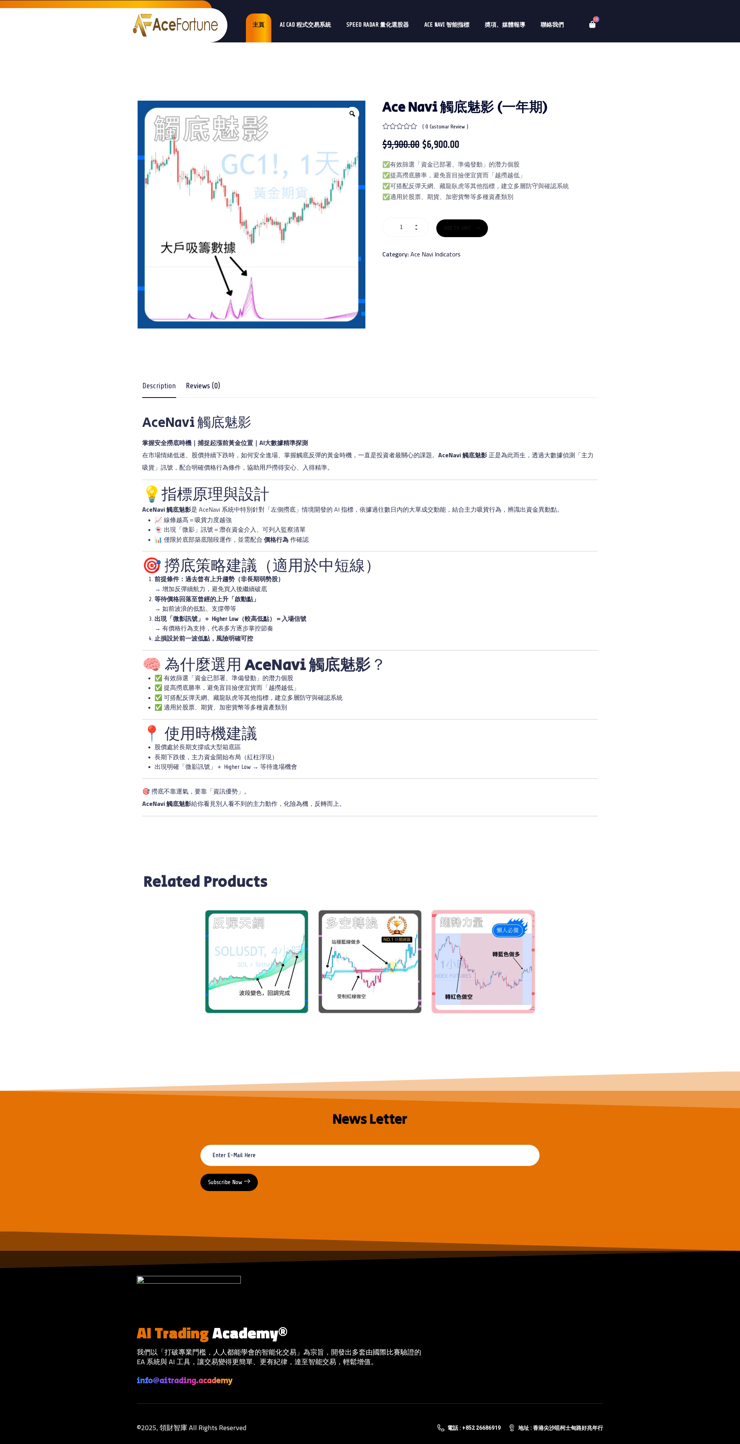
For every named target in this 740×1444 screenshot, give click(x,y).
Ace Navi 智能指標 (446, 25)
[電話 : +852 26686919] (440, 1427)
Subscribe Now (226, 1182)
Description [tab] (159, 385)
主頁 (258, 25)
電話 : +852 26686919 (474, 1428)
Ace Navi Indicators (435, 254)
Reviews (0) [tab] (203, 385)
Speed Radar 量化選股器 (377, 25)
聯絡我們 (552, 25)
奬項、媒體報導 (505, 25)
